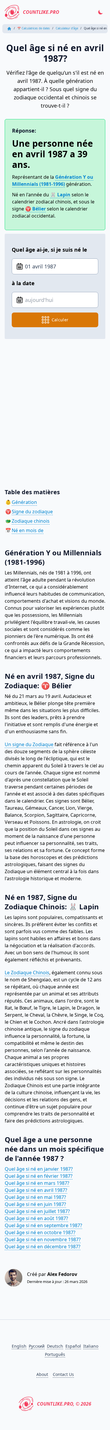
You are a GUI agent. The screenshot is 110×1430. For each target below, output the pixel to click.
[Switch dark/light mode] (100, 12)
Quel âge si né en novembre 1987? (43, 1239)
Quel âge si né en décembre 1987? (42, 1246)
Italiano (90, 1346)
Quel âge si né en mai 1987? (35, 1197)
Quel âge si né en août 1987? (36, 1218)
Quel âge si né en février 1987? (38, 1176)
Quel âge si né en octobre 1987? (40, 1232)
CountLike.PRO (41, 12)
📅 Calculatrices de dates (33, 28)
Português (55, 1354)
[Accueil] (9, 28)
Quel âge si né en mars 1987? (37, 1183)
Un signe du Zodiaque (29, 744)
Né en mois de (27, 530)
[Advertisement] (55, 409)
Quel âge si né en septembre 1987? (43, 1225)
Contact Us (63, 1374)
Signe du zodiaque (32, 511)
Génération (24, 502)
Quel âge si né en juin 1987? (35, 1204)
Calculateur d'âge (67, 28)
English (19, 1346)
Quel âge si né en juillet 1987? (37, 1211)
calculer (60, 320)
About (42, 1374)
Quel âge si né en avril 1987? (36, 1190)
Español (73, 1346)
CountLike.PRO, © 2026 (64, 1404)
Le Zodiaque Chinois (27, 972)
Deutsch (55, 1346)
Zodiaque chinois (31, 521)
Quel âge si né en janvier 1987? (39, 1169)
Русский (37, 1346)
